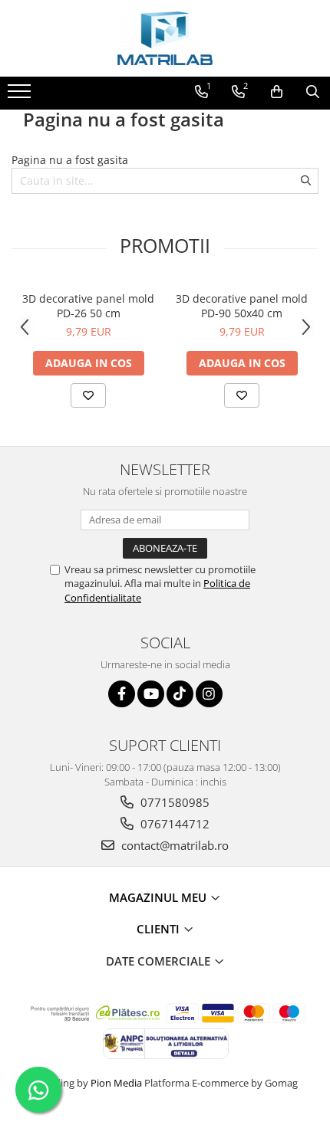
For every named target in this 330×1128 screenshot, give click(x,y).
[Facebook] (121, 693)
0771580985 (173, 802)
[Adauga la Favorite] (88, 395)
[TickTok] (180, 693)
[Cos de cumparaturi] (276, 92)
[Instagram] (209, 693)
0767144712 (173, 823)
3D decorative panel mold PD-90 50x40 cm (242, 305)
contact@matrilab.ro (173, 845)
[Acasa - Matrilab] (165, 38)
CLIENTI (160, 928)
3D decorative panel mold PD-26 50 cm (88, 305)
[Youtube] (150, 693)
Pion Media (116, 1083)
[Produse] (21, 95)
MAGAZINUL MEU (159, 897)
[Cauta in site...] (312, 92)
